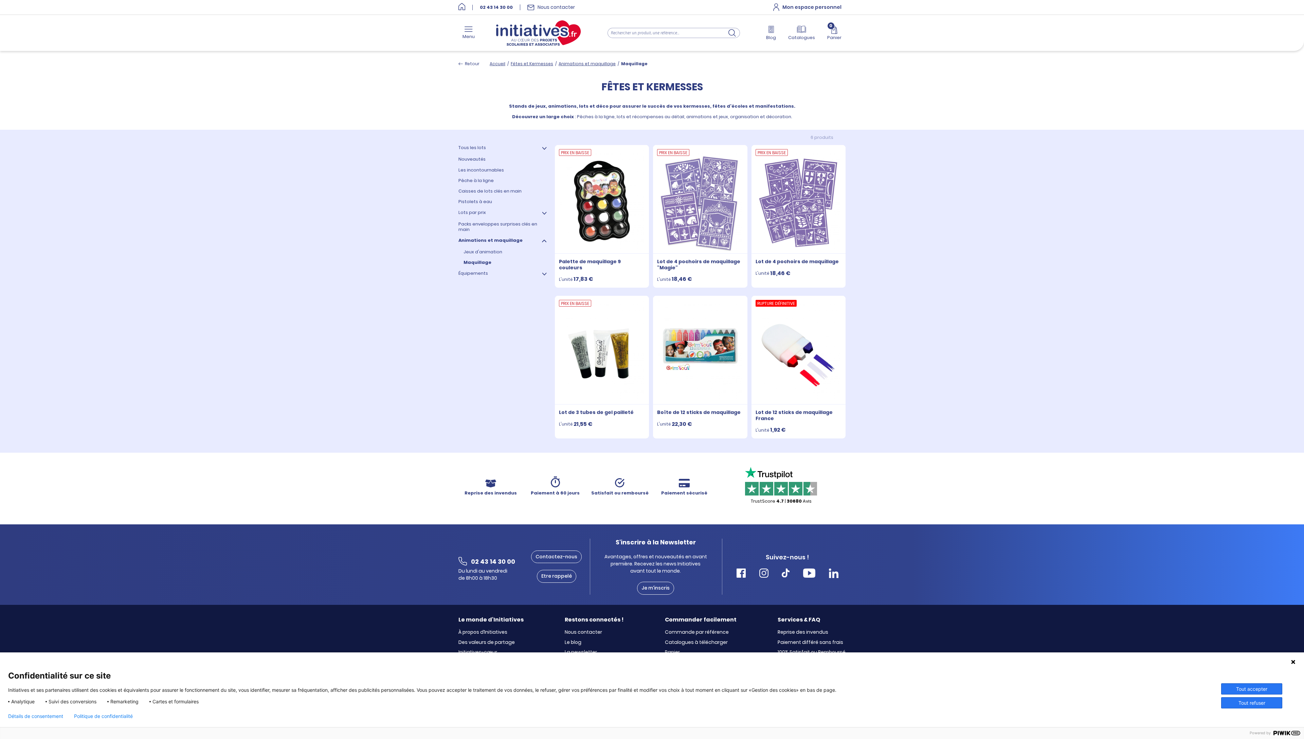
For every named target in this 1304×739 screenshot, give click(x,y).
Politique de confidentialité (103, 716)
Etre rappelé (556, 576)
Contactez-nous (556, 556)
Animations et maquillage (587, 63)
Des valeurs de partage (486, 642)
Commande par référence (697, 632)
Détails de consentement (35, 716)
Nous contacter (583, 632)
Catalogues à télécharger (696, 642)
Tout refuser (1251, 703)
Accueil (497, 63)
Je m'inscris (655, 587)
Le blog (573, 642)
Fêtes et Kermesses (532, 63)
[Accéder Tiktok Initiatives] (786, 574)
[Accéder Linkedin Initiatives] (833, 574)
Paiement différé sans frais (810, 642)
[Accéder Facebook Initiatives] (741, 574)
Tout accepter (1251, 689)
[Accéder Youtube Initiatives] (809, 574)
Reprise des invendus (803, 632)
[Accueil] (461, 7)
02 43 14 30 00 (496, 7)
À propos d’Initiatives (482, 632)
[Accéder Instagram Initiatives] (763, 574)
